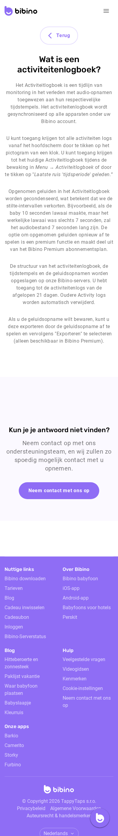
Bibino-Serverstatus (25, 636)
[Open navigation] (106, 10)
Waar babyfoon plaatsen (21, 689)
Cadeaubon (17, 617)
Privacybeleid (31, 808)
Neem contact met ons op (59, 490)
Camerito (14, 745)
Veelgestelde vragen (84, 659)
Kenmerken (75, 679)
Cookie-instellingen (83, 688)
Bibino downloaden (25, 578)
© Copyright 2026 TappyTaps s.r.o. (59, 801)
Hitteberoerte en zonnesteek (21, 663)
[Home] (59, 791)
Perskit (70, 617)
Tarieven (14, 588)
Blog (9, 598)
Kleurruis (14, 712)
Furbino (13, 765)
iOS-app (71, 588)
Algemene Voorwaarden (75, 808)
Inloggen (14, 627)
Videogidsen (76, 669)
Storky (11, 755)
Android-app (76, 598)
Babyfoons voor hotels (87, 607)
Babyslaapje (18, 703)
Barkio (11, 736)
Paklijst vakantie (22, 676)
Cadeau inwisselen (24, 607)
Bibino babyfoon (80, 578)
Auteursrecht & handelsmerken (59, 816)
